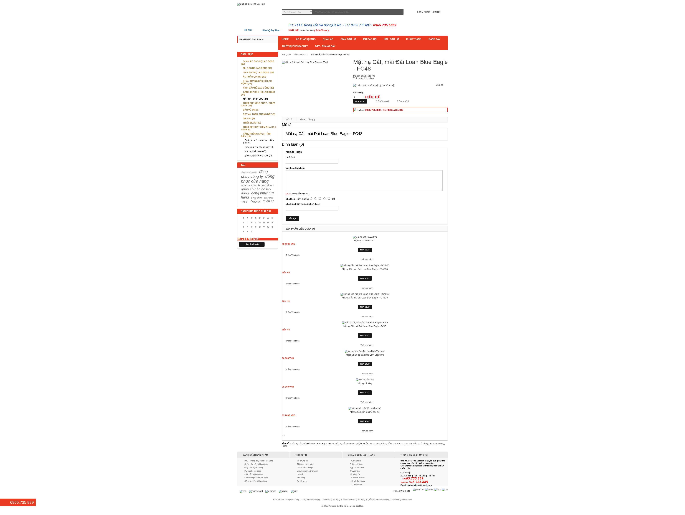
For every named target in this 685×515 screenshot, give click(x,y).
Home (285, 39)
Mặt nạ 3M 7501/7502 (365, 240)
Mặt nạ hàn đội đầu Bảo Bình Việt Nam (365, 355)
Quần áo (328, 39)
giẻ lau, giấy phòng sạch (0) (258, 155)
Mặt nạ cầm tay (364, 383)
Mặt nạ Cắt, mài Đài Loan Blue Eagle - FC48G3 (365, 298)
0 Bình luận (373, 85)
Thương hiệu (355, 461)
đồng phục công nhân (249, 172)
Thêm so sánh (403, 101)
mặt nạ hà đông (420, 443)
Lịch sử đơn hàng (357, 481)
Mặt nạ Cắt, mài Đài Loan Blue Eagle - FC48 (330, 54)
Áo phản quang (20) (254, 77)
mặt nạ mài (362, 443)
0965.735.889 (307, 30)
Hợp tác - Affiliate (357, 467)
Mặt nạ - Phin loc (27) (255, 99)
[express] (270, 491)
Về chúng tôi (302, 461)
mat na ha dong (436, 443)
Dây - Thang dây (325, 46)
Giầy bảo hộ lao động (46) (258, 72)
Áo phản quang (306, 39)
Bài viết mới (355, 474)
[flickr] (438, 489)
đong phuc (256, 197)
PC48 (284, 446)
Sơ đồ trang (302, 481)
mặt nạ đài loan (388, 443)
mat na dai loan (404, 443)
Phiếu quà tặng (356, 464)
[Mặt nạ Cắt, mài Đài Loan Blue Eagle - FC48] (305, 62)
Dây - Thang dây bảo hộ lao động (258, 461)
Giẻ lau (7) (249, 118)
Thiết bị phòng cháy (295, 46)
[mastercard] (256, 491)
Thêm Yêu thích (382, 101)
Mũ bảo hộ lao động (252, 471)
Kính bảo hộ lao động (253, 474)
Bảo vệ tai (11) (251, 110)
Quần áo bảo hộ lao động (378, 499)
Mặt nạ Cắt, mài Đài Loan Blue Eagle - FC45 (364, 326)
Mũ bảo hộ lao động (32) (257, 68)
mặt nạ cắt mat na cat (346, 443)
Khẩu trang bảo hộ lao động (256, 478)
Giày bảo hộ (348, 39)
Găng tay (434, 39)
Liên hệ (300, 474)
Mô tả (289, 119)
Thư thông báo (356, 484)
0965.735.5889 (385, 25)
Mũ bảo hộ (370, 39)
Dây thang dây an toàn (402, 499)
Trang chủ (286, 54)
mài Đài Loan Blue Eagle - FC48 (318, 443)
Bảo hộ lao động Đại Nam (351, 506)
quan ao (268, 201)
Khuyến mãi (355, 471)
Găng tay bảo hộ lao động (255, 481)
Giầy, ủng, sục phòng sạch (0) (259, 147)
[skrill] (294, 491)
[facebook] (419, 489)
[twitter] (429, 489)
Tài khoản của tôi (357, 478)
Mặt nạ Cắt (296, 443)
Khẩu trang (413, 39)
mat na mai (374, 443)
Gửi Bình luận (388, 85)
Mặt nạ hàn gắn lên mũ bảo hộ (365, 412)
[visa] (243, 491)
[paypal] (283, 491)
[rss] (445, 489)
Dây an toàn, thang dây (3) (259, 114)
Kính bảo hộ (391, 39)
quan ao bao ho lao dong (257, 185)
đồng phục (255, 201)
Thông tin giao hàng (305, 464)
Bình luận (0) (307, 119)
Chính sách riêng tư (305, 467)
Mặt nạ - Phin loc (301, 54)
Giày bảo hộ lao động (253, 467)
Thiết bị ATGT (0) (252, 123)
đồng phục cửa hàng (258, 179)
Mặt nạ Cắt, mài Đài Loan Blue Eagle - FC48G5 (365, 269)
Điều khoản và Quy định (307, 471)
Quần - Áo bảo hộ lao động (256, 464)
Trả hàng (301, 478)
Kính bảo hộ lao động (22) (258, 88)
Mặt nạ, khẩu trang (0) (255, 151)
